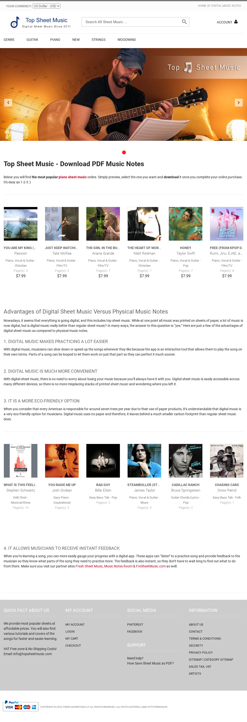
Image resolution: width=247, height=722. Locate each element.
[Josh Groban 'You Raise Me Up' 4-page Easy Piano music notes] (62, 461)
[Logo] (40, 22)
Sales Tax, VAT (200, 666)
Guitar (32, 40)
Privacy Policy (201, 652)
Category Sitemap (218, 659)
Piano (55, 40)
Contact (196, 631)
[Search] (184, 22)
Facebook (134, 631)
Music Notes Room (118, 566)
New (76, 40)
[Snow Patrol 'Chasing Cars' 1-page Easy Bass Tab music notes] (227, 461)
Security (196, 645)
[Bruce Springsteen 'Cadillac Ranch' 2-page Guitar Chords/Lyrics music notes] (185, 461)
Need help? (135, 658)
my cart (71, 638)
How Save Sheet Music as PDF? (150, 663)
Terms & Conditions (205, 638)
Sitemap (195, 659)
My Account (75, 624)
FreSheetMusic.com (151, 566)
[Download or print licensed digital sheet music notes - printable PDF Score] (123, 94)
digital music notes (226, 5)
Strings (98, 40)
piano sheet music (73, 177)
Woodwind (126, 40)
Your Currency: (19, 6)
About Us (196, 624)
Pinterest (135, 624)
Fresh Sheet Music (89, 566)
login (70, 631)
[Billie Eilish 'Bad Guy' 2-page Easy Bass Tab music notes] (103, 461)
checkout (73, 645)
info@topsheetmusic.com (32, 654)
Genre (9, 40)
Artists (195, 673)
